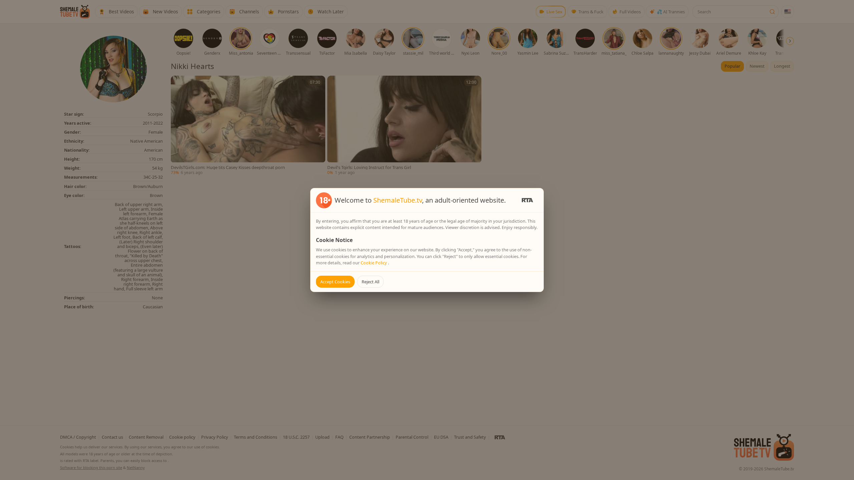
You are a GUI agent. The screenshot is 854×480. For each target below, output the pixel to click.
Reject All (370, 282)
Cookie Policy (374, 263)
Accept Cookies (335, 282)
